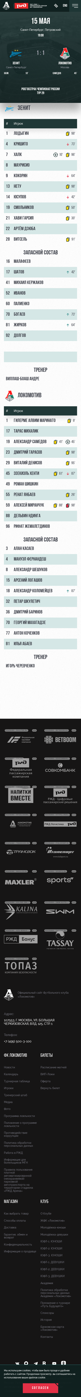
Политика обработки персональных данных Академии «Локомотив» (55, 1293)
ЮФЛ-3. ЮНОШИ (51, 1255)
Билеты (46, 1055)
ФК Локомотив (15, 1055)
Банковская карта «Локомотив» (52, 1328)
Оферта (45, 1081)
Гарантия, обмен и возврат (16, 1236)
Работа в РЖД (13, 1152)
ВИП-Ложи (47, 1074)
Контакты (46, 1336)
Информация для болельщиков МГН (16, 1161)
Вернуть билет (50, 1088)
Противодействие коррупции (15, 1134)
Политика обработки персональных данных (18, 1144)
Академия (46, 1283)
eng (65, 6)
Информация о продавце (20, 1251)
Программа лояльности (19, 1116)
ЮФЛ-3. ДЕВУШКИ (52, 1276)
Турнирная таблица (17, 1081)
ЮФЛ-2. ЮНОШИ (51, 1248)
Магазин (11, 1201)
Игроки (8, 1088)
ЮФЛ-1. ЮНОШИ (51, 1241)
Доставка (10, 1227)
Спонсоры (47, 1312)
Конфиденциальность (18, 1244)
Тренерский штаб (15, 1095)
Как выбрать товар (16, 1213)
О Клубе (45, 1213)
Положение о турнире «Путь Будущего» (55, 1304)
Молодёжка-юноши (53, 1227)
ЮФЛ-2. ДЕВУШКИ (52, 1269)
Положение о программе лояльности (20, 1124)
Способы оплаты (15, 1220)
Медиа (8, 1102)
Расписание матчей (53, 1067)
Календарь (11, 1074)
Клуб (44, 1201)
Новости (9, 1067)
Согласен (40, 1388)
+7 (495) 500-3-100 (17, 1041)
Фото (7, 1108)
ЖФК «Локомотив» (52, 1220)
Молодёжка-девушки (54, 1234)
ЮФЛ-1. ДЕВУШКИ (52, 1262)
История (46, 1319)
